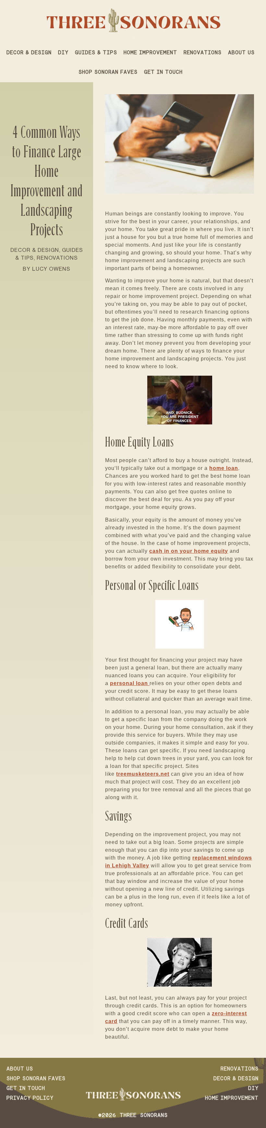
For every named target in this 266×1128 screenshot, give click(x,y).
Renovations (203, 53)
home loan (223, 468)
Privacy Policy (30, 1098)
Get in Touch (163, 72)
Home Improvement (150, 53)
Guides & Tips (96, 53)
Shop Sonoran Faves (108, 72)
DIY (63, 53)
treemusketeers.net (142, 774)
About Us (241, 53)
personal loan (130, 683)
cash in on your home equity (188, 551)
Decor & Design (29, 53)
